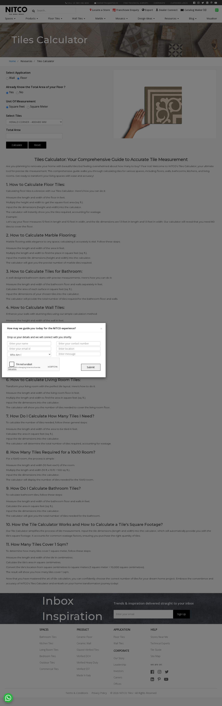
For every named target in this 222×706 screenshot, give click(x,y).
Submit (91, 367)
